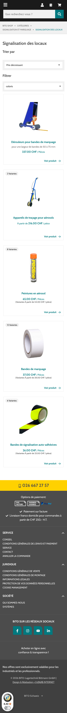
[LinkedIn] (47, 630)
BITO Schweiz (31, 695)
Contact (8, 551)
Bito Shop (8, 25)
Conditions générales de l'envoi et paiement (30, 543)
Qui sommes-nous (14, 602)
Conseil (7, 539)
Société (8, 596)
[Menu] (5, 5)
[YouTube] (37, 630)
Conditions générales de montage (24, 575)
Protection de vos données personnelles (29, 583)
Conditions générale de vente (21, 571)
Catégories (23, 25)
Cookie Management (15, 587)
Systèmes (8, 606)
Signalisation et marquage (17, 29)
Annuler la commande (16, 556)
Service (8, 532)
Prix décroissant (14, 65)
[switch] (7, 708)
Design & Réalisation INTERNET (33, 682)
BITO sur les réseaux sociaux (33, 621)
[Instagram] (26, 630)
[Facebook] (16, 630)
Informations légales (16, 579)
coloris (9, 86)
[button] (59, 5)
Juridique (9, 564)
